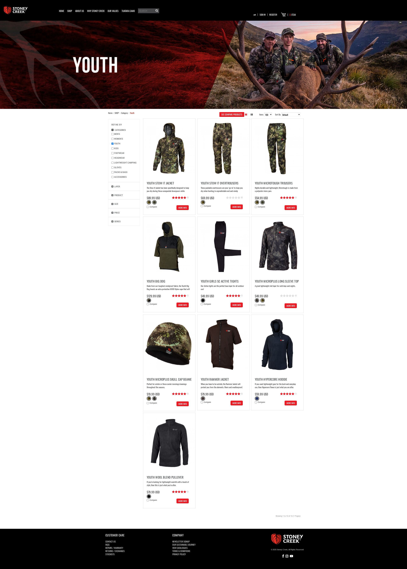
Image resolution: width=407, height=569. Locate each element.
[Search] (156, 11)
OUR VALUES (113, 11)
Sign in (263, 14)
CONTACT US (110, 541)
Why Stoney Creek (95, 11)
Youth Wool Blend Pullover (165, 477)
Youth (132, 112)
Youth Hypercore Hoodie (271, 379)
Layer (116, 186)
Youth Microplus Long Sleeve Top (277, 281)
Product (118, 195)
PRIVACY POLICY (179, 554)
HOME (61, 11)
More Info (182, 207)
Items (261, 114)
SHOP (69, 11)
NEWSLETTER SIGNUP (181, 541)
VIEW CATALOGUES (180, 547)
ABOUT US (79, 11)
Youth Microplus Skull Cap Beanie (169, 379)
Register (273, 14)
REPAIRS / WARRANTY (114, 547)
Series (117, 221)
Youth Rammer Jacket (215, 379)
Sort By (278, 114)
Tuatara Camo (128, 11)
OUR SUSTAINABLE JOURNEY (184, 544)
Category (124, 112)
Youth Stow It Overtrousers (219, 183)
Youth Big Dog (156, 281)
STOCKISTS (110, 554)
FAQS (107, 544)
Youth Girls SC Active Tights (219, 281)
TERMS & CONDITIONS (181, 551)
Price (116, 212)
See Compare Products (231, 114)
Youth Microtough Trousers (274, 183)
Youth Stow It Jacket (160, 183)
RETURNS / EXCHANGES (115, 551)
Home (110, 112)
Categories (120, 130)
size (115, 204)
